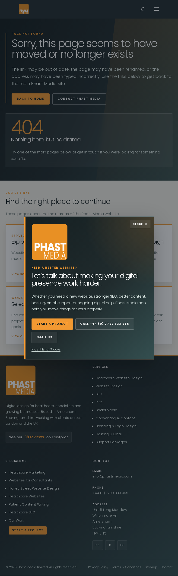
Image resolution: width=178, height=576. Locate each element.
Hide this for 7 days (46, 349)
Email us (44, 337)
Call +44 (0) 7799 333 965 (104, 324)
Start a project (52, 324)
